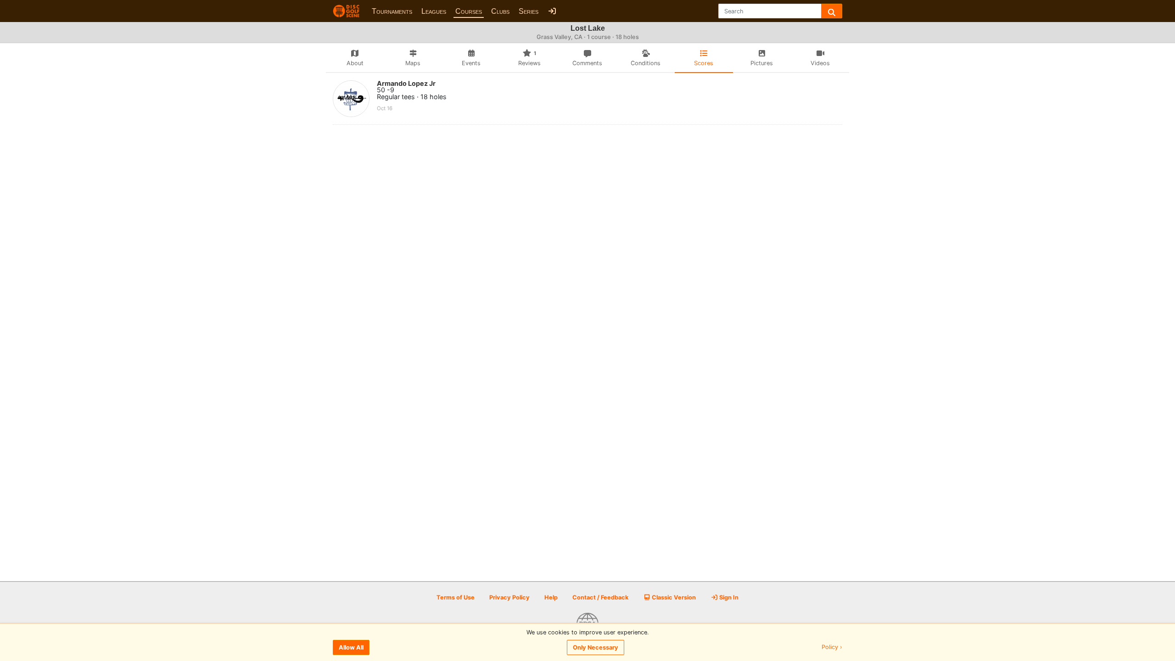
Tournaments (392, 11)
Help (551, 597)
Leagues (433, 11)
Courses (468, 11)
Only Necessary (595, 647)
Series (528, 11)
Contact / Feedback (600, 597)
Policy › (832, 647)
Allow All (351, 647)
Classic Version (673, 597)
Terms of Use (455, 597)
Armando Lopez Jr (406, 83)
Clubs (500, 11)
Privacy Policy (509, 597)
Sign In (728, 597)
